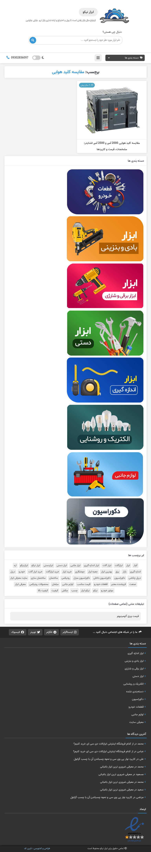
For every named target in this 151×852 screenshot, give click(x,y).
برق (117, 572)
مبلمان (55, 584)
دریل (12, 572)
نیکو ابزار (85, 591)
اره (15, 565)
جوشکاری (80, 572)
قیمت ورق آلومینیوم (128, 616)
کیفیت (55, 591)
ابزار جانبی (75, 565)
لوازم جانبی (67, 584)
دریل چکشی (135, 578)
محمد (140, 744)
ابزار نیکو (35, 565)
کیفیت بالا (43, 591)
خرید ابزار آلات (35, 572)
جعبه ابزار (93, 572)
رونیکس (66, 578)
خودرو (22, 572)
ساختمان (53, 578)
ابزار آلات (107, 565)
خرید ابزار (67, 572)
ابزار (128, 565)
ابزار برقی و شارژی (134, 668)
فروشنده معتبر (118, 584)
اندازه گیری (135, 572)
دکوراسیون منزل (82, 578)
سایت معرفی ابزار (18, 578)
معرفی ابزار (20, 584)
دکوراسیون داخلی (102, 578)
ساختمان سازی (38, 578)
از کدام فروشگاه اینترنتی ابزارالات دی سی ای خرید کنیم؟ (104, 744)
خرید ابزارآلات (52, 572)
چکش (65, 591)
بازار (124, 572)
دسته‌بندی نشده (135, 691)
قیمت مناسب (83, 584)
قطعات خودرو (101, 584)
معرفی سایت (136, 722)
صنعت (132, 584)
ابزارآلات (119, 565)
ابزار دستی (62, 565)
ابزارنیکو (24, 565)
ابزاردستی (48, 565)
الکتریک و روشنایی (133, 684)
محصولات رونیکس (38, 584)
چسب (74, 591)
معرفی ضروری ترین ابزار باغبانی (117, 766)
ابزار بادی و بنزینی (134, 661)
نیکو (95, 591)
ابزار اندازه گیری (91, 565)
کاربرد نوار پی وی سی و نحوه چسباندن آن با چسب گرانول (104, 759)
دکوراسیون (119, 578)
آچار (135, 565)
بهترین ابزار (106, 572)
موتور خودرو (107, 591)
